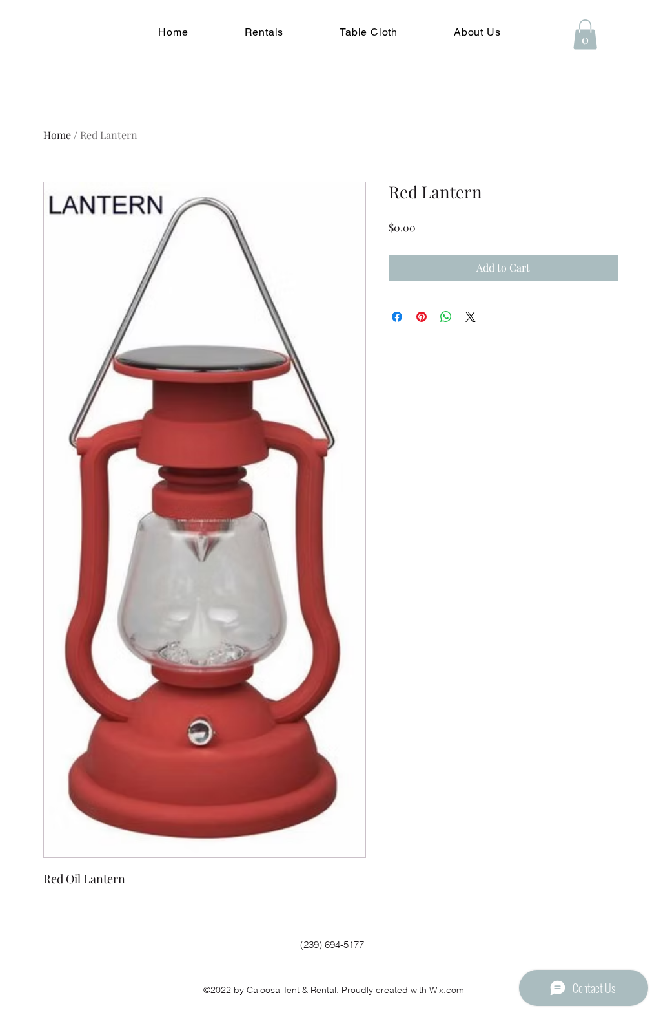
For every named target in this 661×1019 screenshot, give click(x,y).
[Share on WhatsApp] (446, 317)
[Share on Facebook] (397, 317)
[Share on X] (470, 317)
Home (57, 135)
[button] (264, 32)
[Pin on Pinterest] (421, 317)
